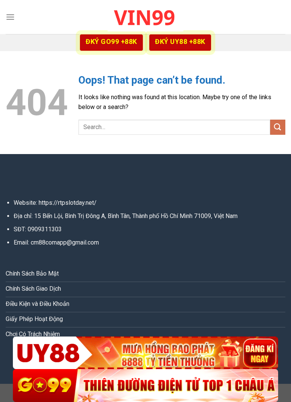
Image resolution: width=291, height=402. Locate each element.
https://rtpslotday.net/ (68, 202)
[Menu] (10, 17)
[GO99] (145, 385)
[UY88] (145, 353)
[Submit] (277, 127)
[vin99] (145, 17)
